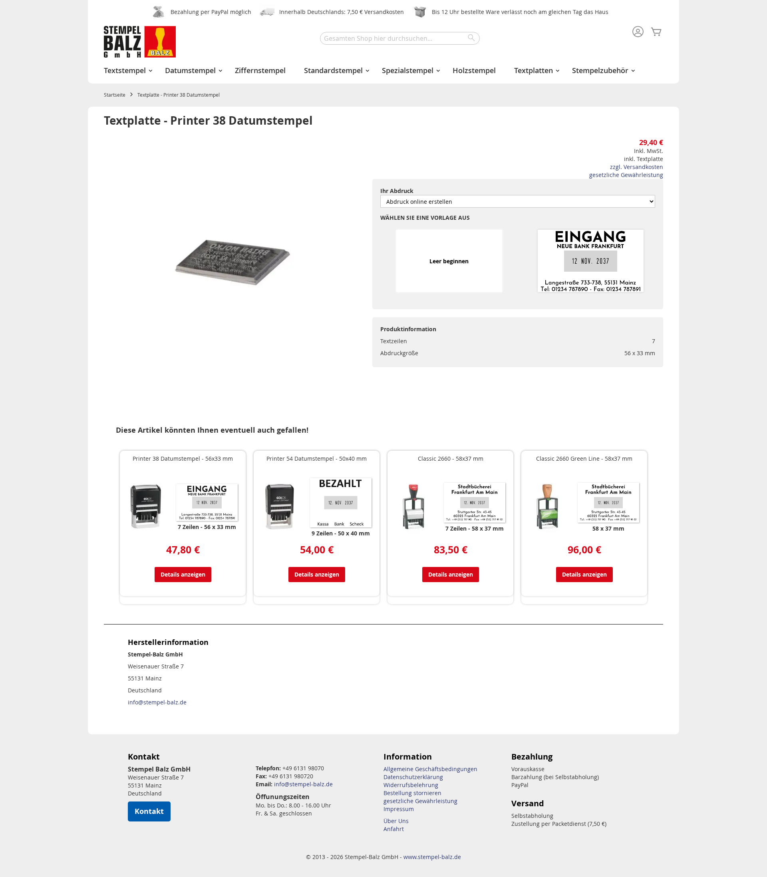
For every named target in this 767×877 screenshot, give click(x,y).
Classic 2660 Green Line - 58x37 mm (584, 458)
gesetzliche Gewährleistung (626, 175)
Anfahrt (394, 829)
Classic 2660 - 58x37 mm (450, 458)
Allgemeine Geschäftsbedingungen (430, 769)
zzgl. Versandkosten (636, 167)
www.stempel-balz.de (432, 857)
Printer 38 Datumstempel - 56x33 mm (183, 458)
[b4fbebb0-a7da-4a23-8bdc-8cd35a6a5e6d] (590, 261)
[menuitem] (125, 71)
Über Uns (396, 821)
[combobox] (400, 38)
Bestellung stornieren (412, 793)
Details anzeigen (183, 574)
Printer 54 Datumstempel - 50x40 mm (316, 458)
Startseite (114, 94)
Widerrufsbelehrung (411, 785)
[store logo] (140, 42)
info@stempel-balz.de (157, 702)
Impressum (399, 809)
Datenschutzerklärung (413, 777)
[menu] (383, 71)
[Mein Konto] (638, 32)
